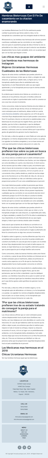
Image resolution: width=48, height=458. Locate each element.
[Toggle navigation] (43, 7)
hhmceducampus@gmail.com (24, 417)
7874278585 (24, 409)
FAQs (24, 438)
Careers (24, 436)
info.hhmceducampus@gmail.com (24, 419)
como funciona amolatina (10, 114)
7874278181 (24, 407)
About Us (24, 430)
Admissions (24, 434)
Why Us (24, 432)
